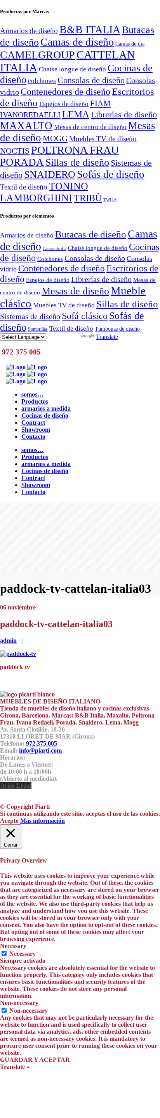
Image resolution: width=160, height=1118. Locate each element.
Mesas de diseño (75, 291)
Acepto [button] (9, 820)
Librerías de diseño (124, 114)
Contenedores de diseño (65, 91)
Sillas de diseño (77, 162)
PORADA (22, 162)
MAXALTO (26, 125)
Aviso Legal (15, 785)
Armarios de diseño (29, 31)
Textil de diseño (23, 187)
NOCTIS (15, 151)
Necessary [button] (13, 946)
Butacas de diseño (90, 234)
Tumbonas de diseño (117, 329)
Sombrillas (38, 329)
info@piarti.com (40, 750)
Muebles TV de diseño (103, 139)
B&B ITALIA (89, 29)
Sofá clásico (85, 315)
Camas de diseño (77, 42)
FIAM (100, 103)
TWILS (110, 200)
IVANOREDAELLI (30, 114)
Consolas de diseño (91, 80)
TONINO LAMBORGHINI (44, 192)
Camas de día (129, 44)
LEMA (75, 113)
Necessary (22, 953)
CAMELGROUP (37, 55)
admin (8, 640)
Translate (107, 336)
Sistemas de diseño (30, 316)
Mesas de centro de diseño (90, 127)
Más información (42, 820)
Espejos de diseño (64, 104)
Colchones (50, 258)
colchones (42, 81)
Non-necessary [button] (19, 1002)
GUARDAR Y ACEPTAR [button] (35, 1059)
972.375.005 (41, 743)
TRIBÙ (88, 198)
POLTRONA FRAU (75, 150)
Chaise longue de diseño (72, 69)
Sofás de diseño (110, 174)
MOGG (55, 138)
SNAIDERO (49, 174)
